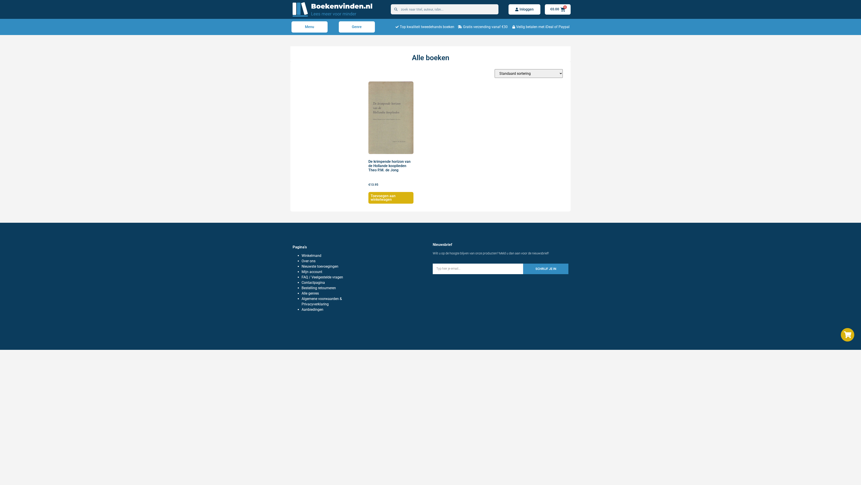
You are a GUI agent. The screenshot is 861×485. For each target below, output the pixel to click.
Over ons (308, 261)
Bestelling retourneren (319, 288)
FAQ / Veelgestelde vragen (322, 277)
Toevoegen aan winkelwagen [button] (383, 198)
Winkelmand (311, 256)
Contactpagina (313, 282)
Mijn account (312, 272)
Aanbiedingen (312, 309)
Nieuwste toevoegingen (320, 266)
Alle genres (310, 293)
